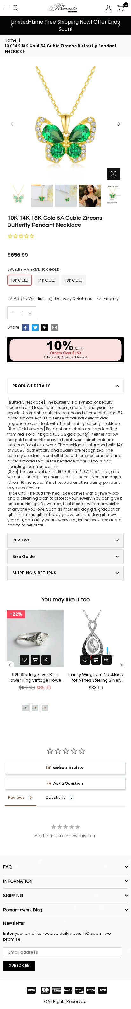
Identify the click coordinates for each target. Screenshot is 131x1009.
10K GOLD (19, 280)
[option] (65, 25)
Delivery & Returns (73, 299)
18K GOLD (73, 280)
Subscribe (19, 965)
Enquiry (111, 299)
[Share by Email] (54, 327)
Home (10, 40)
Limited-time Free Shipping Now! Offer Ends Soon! (65, 25)
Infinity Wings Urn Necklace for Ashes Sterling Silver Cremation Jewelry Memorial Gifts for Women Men (95, 677)
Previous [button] (12, 25)
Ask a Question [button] (68, 783)
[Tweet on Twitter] (35, 327)
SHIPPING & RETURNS (34, 573)
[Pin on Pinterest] (44, 327)
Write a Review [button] (68, 768)
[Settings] (108, 8)
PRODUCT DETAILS (31, 386)
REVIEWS (21, 540)
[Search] (15, 8)
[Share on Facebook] (25, 327)
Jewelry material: (33, 269)
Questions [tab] (55, 797)
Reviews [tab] (16, 797)
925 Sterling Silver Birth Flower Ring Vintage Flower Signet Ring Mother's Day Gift (35, 677)
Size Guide (23, 556)
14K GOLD (46, 280)
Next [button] (119, 25)
